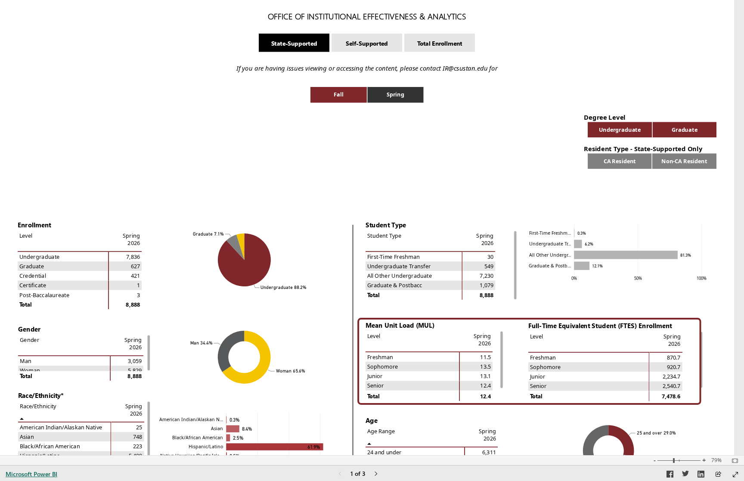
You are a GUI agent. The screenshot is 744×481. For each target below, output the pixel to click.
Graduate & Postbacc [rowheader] (394, 285)
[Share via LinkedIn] (701, 475)
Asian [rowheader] (27, 437)
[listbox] (367, 94)
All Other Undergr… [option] (550, 255)
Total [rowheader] (373, 294)
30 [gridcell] (490, 256)
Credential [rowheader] (32, 275)
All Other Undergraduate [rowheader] (399, 275)
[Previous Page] (340, 474)
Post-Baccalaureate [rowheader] (44, 294)
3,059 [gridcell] (135, 360)
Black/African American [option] (197, 437)
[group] (367, 12)
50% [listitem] (638, 278)
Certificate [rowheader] (32, 285)
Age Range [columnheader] (381, 430)
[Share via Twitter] (685, 475)
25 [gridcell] (139, 427)
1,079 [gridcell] (486, 285)
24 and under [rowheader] (384, 452)
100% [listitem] (702, 278)
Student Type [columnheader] (384, 235)
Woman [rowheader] (30, 370)
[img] (529, 357)
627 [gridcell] (135, 266)
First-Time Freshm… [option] (550, 233)
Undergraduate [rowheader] (39, 256)
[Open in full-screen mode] (735, 475)
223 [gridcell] (137, 446)
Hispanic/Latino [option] (206, 447)
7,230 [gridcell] (486, 275)
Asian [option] (217, 428)
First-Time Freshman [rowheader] (393, 256)
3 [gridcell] (138, 294)
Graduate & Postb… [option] (550, 266)
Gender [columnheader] (29, 339)
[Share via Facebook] (669, 475)
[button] (294, 43)
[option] (338, 94)
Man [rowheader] (25, 360)
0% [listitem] (574, 278)
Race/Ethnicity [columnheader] (38, 406)
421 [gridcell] (135, 275)
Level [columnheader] (25, 235)
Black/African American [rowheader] (50, 446)
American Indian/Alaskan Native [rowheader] (61, 427)
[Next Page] (375, 474)
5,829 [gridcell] (135, 370)
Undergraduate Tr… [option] (550, 244)
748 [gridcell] (137, 437)
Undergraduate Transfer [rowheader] (399, 266)
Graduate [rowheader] (31, 266)
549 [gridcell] (488, 266)
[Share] (718, 474)
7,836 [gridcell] (133, 256)
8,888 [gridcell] (487, 294)
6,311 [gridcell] (489, 452)
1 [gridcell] (138, 285)
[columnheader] (478, 241)
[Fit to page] (732, 460)
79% (716, 460)
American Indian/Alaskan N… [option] (191, 419)
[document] (367, 16)
